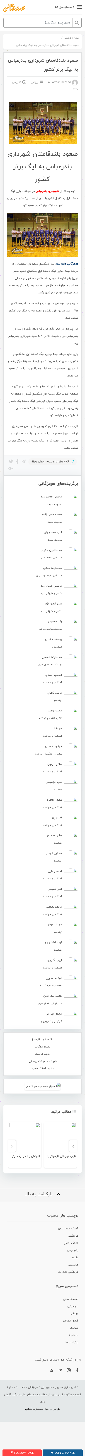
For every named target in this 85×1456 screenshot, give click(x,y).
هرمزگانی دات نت (68, 1272)
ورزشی (67, 38)
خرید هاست (42, 1054)
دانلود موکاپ (42, 1047)
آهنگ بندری (71, 1243)
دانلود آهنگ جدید (42, 1068)
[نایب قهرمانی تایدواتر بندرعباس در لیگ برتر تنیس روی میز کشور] (60, 1138)
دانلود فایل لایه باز (42, 1040)
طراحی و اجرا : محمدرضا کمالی (42, 1409)
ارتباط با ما (72, 1342)
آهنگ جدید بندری (67, 1229)
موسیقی (73, 1265)
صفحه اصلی (70, 1299)
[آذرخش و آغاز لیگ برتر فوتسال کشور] (24, 1138)
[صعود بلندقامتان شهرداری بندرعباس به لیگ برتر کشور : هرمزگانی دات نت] (14, 7)
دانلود (75, 1257)
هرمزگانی (73, 1236)
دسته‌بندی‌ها (64, 7)
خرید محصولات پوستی (43, 1061)
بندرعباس (72, 1250)
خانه (76, 38)
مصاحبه (73, 1335)
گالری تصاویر (70, 1321)
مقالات (74, 1328)
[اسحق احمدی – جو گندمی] (42, 1086)
